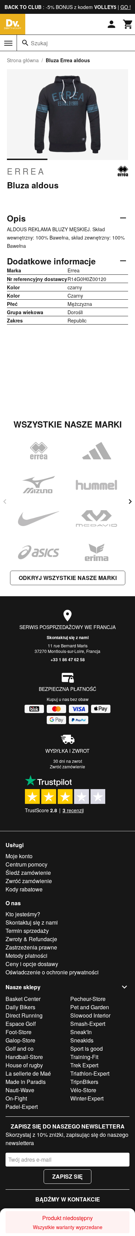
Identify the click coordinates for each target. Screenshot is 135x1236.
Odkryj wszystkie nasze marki (68, 578)
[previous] (5, 501)
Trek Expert (84, 1065)
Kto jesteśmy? (23, 914)
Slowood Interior (90, 1015)
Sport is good (86, 1048)
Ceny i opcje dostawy (32, 964)
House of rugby (24, 1065)
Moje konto (19, 856)
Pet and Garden (89, 1007)
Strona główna (23, 60)
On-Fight (16, 1098)
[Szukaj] (25, 43)
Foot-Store (19, 1032)
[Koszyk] (128, 24)
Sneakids (81, 1040)
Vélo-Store (83, 1090)
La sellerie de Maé (28, 1073)
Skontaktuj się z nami (68, 637)
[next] (130, 501)
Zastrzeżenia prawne (31, 947)
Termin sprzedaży (27, 931)
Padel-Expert (22, 1107)
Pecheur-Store (88, 999)
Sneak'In (81, 1032)
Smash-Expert (87, 1024)
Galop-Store (20, 1040)
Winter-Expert (87, 1098)
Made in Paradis (26, 1082)
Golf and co (20, 1048)
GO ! (125, 6)
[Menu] (8, 43)
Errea (26, 171)
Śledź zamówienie (28, 873)
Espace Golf (21, 1024)
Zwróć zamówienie (67, 766)
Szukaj (39, 43)
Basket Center (23, 999)
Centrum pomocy (26, 864)
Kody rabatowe (24, 889)
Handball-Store (24, 1057)
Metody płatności (26, 955)
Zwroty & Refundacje (31, 939)
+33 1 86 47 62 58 (68, 659)
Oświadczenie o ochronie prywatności (52, 972)
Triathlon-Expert (89, 1073)
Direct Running (24, 1015)
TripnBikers (84, 1082)
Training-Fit (84, 1057)
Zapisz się (67, 1176)
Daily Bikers (20, 1007)
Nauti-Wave (20, 1090)
